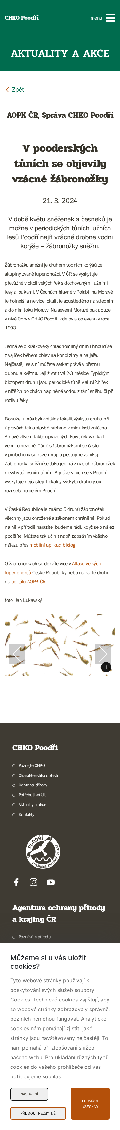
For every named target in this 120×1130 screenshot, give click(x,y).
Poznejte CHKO (32, 765)
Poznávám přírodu (35, 936)
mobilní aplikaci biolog (52, 545)
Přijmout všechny (90, 1104)
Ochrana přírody (33, 784)
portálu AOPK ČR (28, 581)
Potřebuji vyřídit (32, 794)
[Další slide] (103, 654)
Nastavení (29, 1094)
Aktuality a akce (32, 804)
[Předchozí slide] (17, 654)
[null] (14, 89)
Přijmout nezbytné (38, 1113)
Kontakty (26, 814)
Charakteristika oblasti (38, 775)
